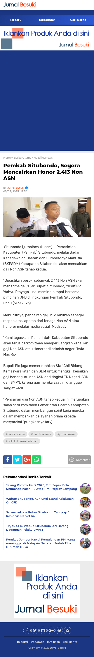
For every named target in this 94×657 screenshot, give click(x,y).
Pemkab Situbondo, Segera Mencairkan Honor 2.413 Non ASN (43, 171)
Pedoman (37, 642)
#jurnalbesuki (66, 434)
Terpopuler (47, 19)
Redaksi (22, 642)
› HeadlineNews (42, 157)
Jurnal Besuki (58, 647)
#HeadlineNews (41, 434)
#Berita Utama (15, 434)
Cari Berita (78, 19)
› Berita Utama (21, 157)
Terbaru (15, 19)
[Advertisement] (47, 101)
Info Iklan (53, 642)
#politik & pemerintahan (22, 441)
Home (7, 157)
